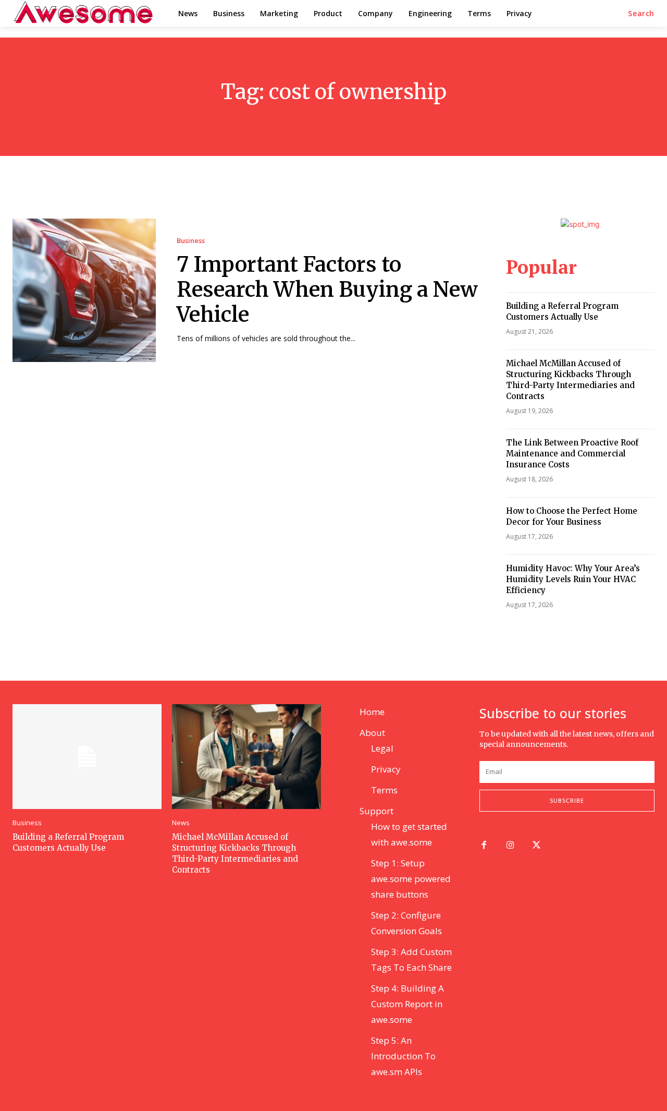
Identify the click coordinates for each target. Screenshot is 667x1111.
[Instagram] (510, 845)
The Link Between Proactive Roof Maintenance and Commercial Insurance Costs (572, 453)
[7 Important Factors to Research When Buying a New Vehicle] (84, 290)
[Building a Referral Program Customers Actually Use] (87, 756)
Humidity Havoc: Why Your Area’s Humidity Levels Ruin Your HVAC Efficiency (573, 579)
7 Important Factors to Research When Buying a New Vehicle (327, 289)
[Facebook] (484, 845)
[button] (641, 14)
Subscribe (567, 800)
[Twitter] (537, 845)
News (181, 822)
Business (191, 240)
